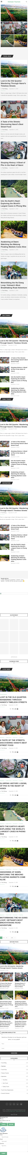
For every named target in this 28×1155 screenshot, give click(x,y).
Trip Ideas (15, 1079)
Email (1, 1139)
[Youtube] (21, 1104)
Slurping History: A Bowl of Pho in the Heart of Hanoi (20, 31)
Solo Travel (15, 1083)
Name (1, 1134)
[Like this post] (10, 709)
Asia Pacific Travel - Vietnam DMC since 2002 (16, 1111)
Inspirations (14, 1076)
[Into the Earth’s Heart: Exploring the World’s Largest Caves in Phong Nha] (14, 189)
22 (12, 937)
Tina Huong (4, 88)
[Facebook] (7, 1104)
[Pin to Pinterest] (15, 709)
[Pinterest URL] (14, 624)
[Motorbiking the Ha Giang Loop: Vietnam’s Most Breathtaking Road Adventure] (14, 270)
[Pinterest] (14, 1104)
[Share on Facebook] (12, 709)
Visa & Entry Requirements (14, 1090)
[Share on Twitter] (14, 709)
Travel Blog (14, 1062)
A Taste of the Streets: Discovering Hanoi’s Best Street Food (7, 31)
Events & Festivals (14, 1093)
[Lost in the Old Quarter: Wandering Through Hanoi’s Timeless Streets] (14, 12)
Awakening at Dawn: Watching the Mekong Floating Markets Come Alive (13, 244)
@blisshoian (14, 657)
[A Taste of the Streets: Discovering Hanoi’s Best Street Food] (7, 28)
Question (2, 1143)
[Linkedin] (17, 1104)
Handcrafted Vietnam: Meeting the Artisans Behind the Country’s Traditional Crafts (21, 1024)
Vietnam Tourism (14, 1073)
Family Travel (15, 1086)
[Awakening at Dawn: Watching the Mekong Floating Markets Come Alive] (14, 229)
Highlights (14, 1066)
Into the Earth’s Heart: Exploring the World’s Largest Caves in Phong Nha (13, 203)
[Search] (26, 1)
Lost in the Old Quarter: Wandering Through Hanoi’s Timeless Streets (13, 83)
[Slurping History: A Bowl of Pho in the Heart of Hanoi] (20, 28)
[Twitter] (10, 1104)
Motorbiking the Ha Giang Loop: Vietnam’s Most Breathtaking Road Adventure (14, 285)
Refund (11, 1124)
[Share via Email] (17, 709)
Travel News (14, 1069)
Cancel (4, 1124)
